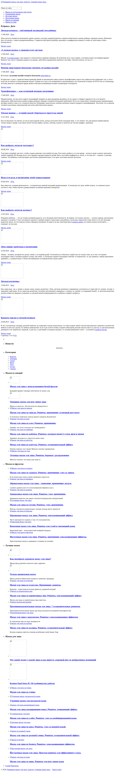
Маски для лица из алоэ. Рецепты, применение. (33, 423)
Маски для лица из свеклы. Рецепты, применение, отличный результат (45, 412)
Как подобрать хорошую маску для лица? (30, 559)
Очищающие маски (12, 14)
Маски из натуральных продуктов (18, 12)
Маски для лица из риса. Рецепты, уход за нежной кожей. (38, 727)
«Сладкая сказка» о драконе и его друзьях (22, 50)
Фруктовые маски (12, 18)
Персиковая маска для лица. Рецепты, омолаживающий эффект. (41, 515)
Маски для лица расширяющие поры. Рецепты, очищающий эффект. (43, 709)
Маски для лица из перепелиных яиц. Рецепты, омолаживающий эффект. (46, 595)
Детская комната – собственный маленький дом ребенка (28, 30)
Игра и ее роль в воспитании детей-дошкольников (25, 177)
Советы (13, 369)
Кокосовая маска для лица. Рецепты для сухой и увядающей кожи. (42, 526)
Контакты (15, 766)
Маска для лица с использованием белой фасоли (34, 386)
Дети (12, 34)
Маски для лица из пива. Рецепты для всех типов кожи (37, 761)
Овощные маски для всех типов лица (28, 402)
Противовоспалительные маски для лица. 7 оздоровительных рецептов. (45, 606)
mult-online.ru (46, 76)
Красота (13, 357)
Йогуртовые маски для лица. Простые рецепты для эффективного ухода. (45, 753)
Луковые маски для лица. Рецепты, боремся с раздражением (39, 455)
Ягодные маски (11, 16)
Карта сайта (56, 770)
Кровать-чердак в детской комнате (18, 318)
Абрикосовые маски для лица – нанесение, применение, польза (40, 483)
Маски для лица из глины (22, 692)
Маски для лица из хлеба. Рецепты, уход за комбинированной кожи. (43, 718)
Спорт (12, 361)
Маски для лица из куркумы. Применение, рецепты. (35, 585)
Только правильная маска (23, 574)
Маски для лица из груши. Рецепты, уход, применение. (37, 505)
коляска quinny (77, 222)
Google (8, 766)
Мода (12, 363)
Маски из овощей (12, 20)
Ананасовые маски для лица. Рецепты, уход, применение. (38, 494)
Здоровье (13, 359)
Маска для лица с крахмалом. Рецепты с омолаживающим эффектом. (44, 617)
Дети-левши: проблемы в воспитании (19, 247)
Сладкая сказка (13, 58)
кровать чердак (101, 330)
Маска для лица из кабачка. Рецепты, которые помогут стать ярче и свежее (47, 434)
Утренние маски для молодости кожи (28, 701)
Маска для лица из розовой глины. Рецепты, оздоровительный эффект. (45, 735)
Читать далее (6, 46)
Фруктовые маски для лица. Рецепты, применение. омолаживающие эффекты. (48, 537)
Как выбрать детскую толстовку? (17, 145)
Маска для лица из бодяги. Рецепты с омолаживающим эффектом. (42, 744)
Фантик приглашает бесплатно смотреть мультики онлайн (30, 68)
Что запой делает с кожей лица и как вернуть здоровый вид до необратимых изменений (53, 660)
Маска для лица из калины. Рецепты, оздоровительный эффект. (41, 628)
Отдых (12, 367)
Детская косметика (10, 281)
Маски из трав (10, 22)
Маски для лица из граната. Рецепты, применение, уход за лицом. (42, 472)
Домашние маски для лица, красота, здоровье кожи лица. (29, 770)
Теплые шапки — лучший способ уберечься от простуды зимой (32, 113)
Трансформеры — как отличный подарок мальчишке (27, 91)
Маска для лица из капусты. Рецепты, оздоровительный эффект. (41, 444)
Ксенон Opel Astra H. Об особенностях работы (32, 683)
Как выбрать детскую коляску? (16, 210)
